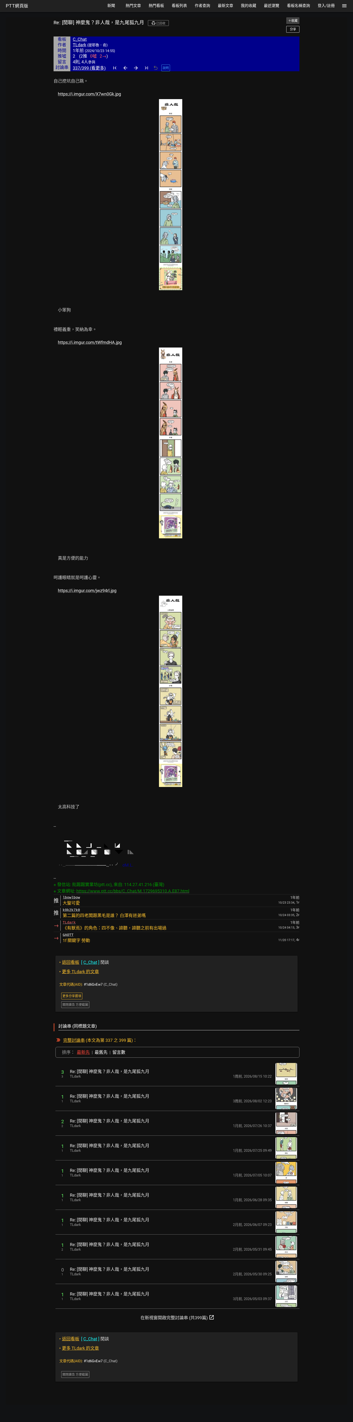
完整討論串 (74, 1040)
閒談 (84, 962)
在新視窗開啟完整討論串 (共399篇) (177, 1317)
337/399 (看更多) (89, 68)
